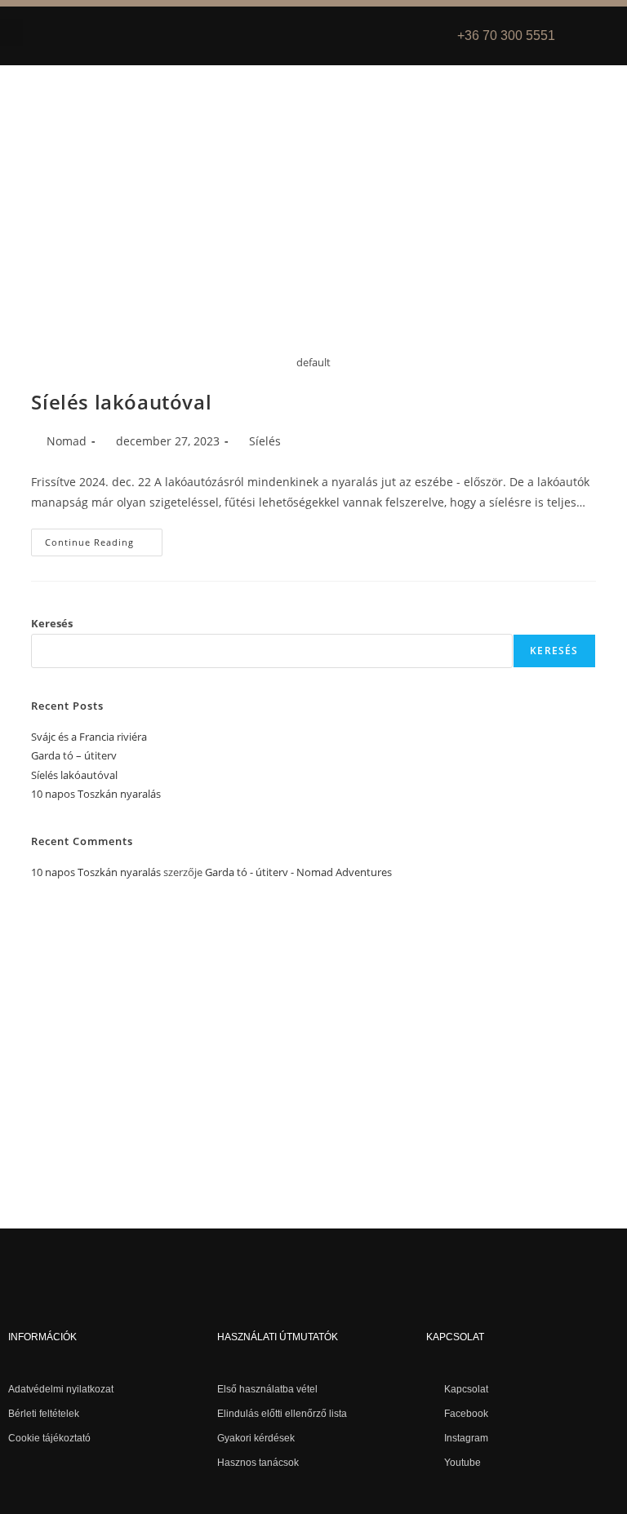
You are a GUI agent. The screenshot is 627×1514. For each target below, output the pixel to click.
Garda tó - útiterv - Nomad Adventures (298, 872)
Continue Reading (103, 538)
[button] (11, 32)
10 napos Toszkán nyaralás (96, 793)
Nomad (67, 441)
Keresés (52, 623)
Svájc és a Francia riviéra (89, 736)
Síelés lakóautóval (121, 401)
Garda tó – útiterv (74, 755)
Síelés (265, 441)
